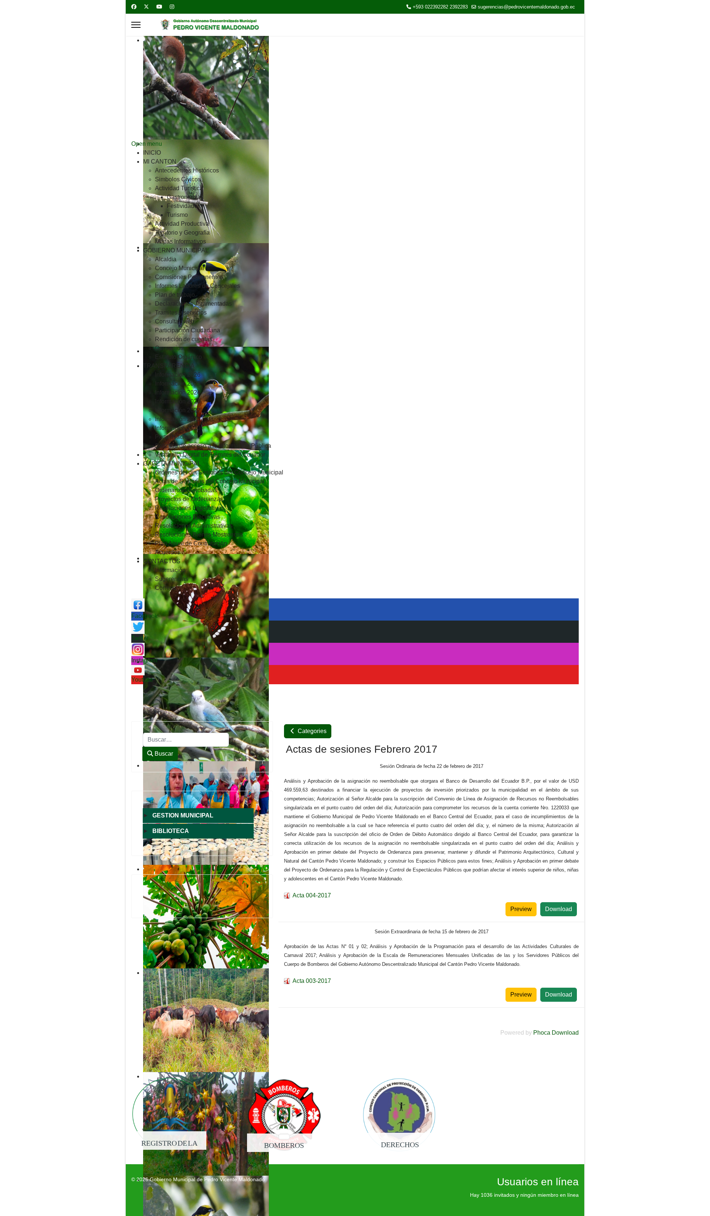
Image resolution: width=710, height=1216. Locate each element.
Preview (521, 909)
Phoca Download (556, 1032)
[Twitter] (146, 7)
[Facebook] (133, 7)
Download (558, 909)
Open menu (146, 144)
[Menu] (136, 25)
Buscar (163, 753)
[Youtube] (159, 7)
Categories (311, 731)
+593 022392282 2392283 (440, 7)
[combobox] (186, 740)
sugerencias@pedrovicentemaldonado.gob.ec (526, 7)
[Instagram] (172, 7)
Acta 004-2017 (312, 895)
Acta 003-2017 (312, 981)
